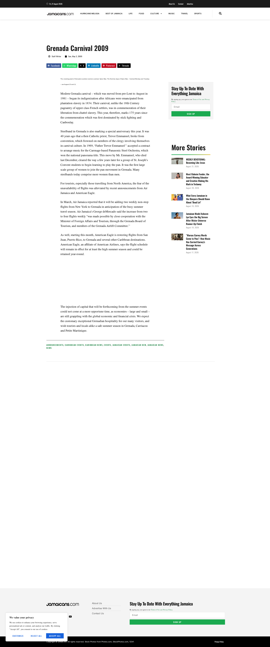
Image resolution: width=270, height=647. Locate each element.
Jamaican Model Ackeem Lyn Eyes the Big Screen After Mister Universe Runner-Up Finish (197, 218)
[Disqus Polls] (130, 401)
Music (171, 13)
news (49, 347)
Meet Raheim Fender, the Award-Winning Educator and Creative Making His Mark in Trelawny (197, 179)
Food (141, 13)
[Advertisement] (97, 33)
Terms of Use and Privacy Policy (161, 610)
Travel (184, 13)
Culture (154, 13)
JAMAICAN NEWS (155, 344)
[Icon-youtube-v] (70, 616)
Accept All (55, 635)
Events (107, 344)
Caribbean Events (74, 344)
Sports (197, 13)
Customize (18, 635)
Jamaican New (138, 344)
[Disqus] (130, 477)
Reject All (36, 635)
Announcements (54, 344)
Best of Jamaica (114, 13)
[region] (37, 627)
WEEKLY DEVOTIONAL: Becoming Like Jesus (196, 161)
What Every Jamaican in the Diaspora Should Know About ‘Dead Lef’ (198, 199)
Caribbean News (94, 344)
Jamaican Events (121, 344)
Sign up (191, 113)
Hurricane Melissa (89, 13)
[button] (220, 14)
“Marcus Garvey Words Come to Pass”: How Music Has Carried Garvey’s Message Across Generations (198, 241)
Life (130, 13)
